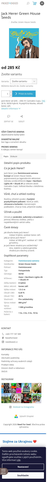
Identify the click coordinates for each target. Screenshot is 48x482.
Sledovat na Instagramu (23, 407)
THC (43, 101)
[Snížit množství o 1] (10, 95)
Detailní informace (9, 108)
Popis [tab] (6, 156)
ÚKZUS (4, 371)
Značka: (23, 22)
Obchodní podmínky (10, 358)
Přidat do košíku (26, 93)
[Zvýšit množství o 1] (10, 92)
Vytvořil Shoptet (27, 416)
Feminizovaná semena (29, 260)
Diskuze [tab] (13, 156)
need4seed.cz (11, 342)
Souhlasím (23, 475)
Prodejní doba (7, 364)
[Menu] (42, 3)
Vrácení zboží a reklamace (13, 368)
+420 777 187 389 (13, 334)
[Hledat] (28, 3)
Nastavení (23, 466)
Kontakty (5, 354)
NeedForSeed (11, 338)
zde (18, 460)
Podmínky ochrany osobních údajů (16, 361)
